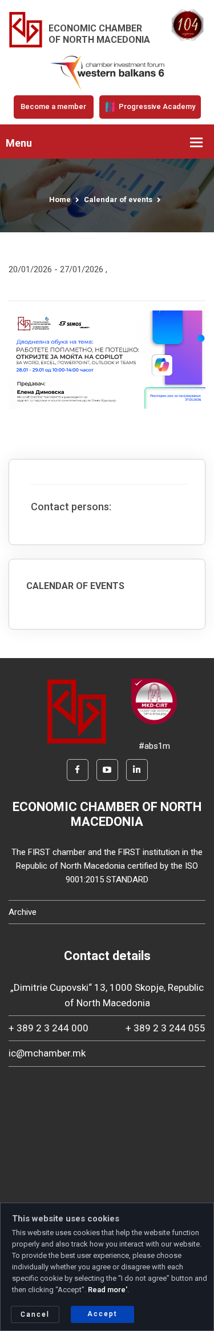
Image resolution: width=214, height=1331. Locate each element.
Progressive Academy (156, 106)
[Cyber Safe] (154, 701)
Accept (102, 1314)
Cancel (35, 1314)
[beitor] (107, 72)
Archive (23, 912)
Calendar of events (118, 199)
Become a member (53, 106)
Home (60, 199)
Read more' (107, 1289)
